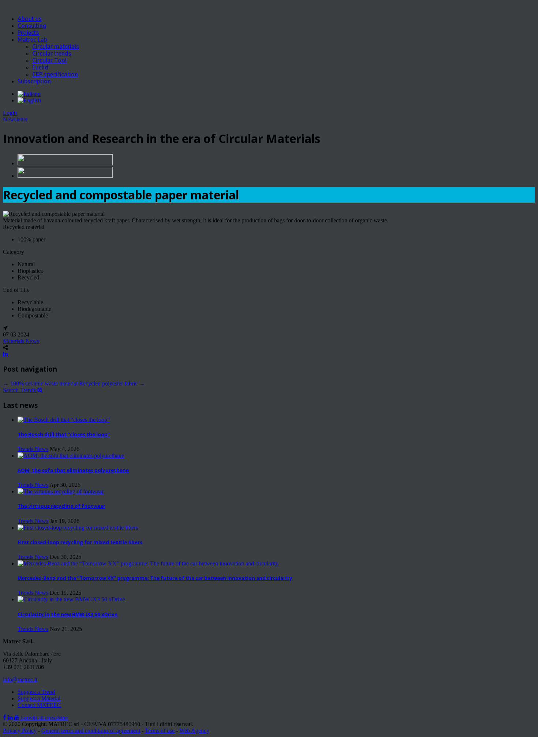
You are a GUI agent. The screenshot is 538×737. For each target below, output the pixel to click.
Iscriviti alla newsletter (44, 718)
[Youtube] (17, 717)
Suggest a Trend (36, 692)
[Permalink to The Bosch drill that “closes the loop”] (64, 420)
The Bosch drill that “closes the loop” (64, 434)
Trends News (33, 449)
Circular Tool (49, 60)
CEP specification (55, 74)
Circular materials (55, 46)
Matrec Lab (32, 39)
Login (10, 113)
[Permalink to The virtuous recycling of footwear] (61, 491)
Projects (28, 32)
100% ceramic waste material (40, 383)
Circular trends (51, 53)
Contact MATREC (39, 705)
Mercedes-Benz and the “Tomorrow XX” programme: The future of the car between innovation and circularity (155, 578)
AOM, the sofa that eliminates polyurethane (73, 470)
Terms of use (160, 730)
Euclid (40, 67)
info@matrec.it (20, 679)
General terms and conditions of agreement (90, 730)
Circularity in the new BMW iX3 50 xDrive (67, 614)
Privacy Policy (20, 730)
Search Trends (20, 390)
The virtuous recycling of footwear (61, 506)
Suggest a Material (39, 698)
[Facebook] (5, 717)
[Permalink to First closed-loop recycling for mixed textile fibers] (78, 527)
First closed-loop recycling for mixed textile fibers (80, 542)
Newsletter (15, 119)
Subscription (34, 81)
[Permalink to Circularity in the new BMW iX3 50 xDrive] (71, 599)
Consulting (32, 25)
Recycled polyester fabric (112, 383)
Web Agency (194, 730)
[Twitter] (11, 717)
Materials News (21, 341)
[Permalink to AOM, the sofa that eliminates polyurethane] (71, 455)
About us (30, 18)
